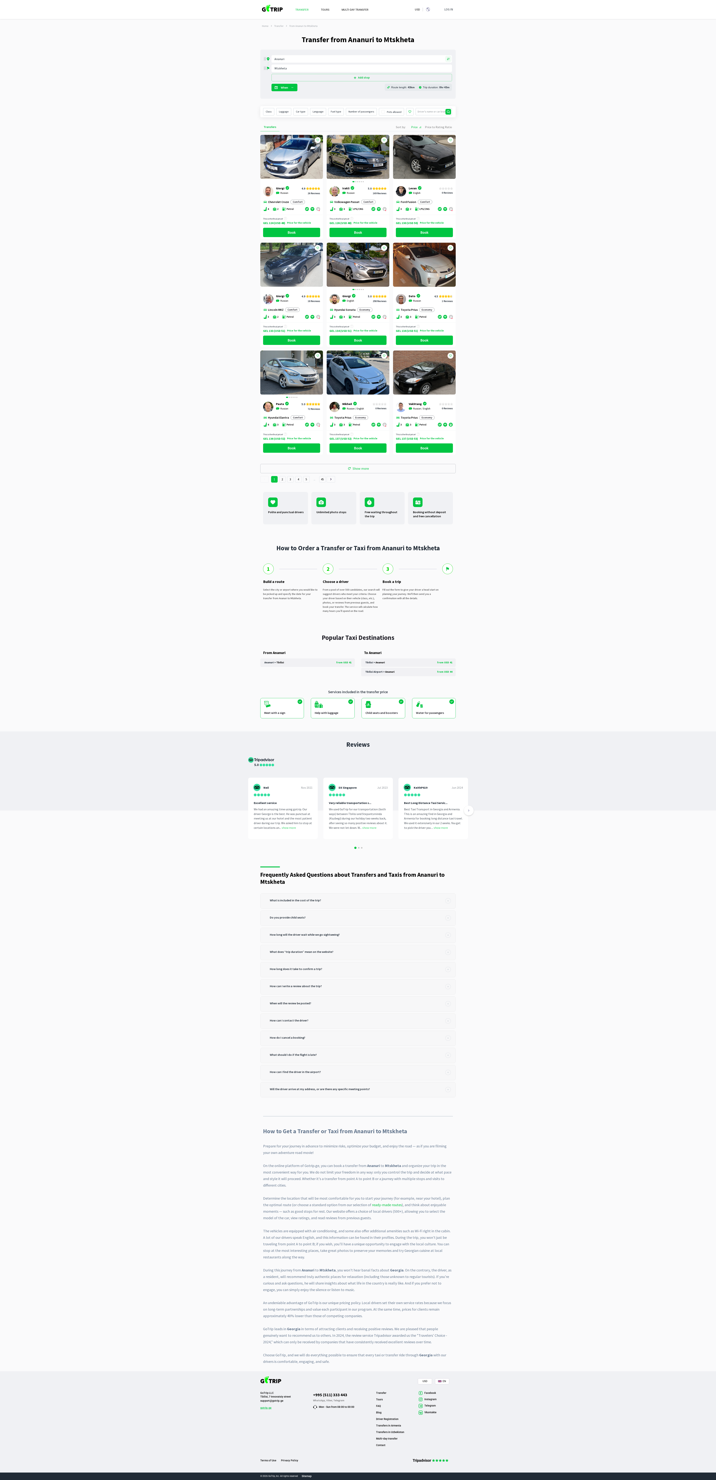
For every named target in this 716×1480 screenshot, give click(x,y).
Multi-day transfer (387, 1438)
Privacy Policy (289, 1460)
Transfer (279, 26)
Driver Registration (387, 1419)
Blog (378, 1412)
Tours (379, 1399)
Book (292, 232)
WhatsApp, (319, 1400)
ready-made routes (387, 1204)
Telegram (338, 1400)
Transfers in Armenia (388, 1425)
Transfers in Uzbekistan (390, 1432)
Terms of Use (268, 1460)
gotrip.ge (265, 1407)
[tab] (358, 901)
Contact (380, 1445)
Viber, (329, 1400)
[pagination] (264, 479)
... (314, 479)
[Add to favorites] (318, 140)
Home (265, 26)
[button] (331, 157)
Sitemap (307, 1476)
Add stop (364, 77)
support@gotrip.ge (271, 1400)
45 (322, 479)
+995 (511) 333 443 (330, 1394)
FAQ (378, 1405)
